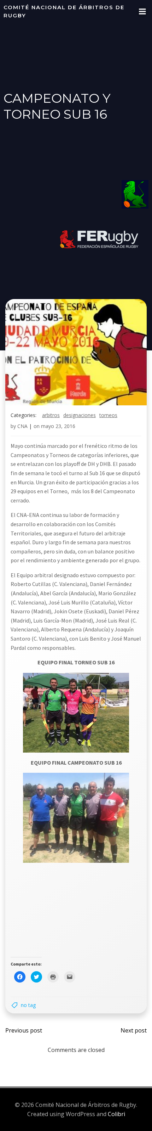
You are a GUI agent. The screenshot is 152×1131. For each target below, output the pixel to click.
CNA (22, 426)
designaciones (79, 415)
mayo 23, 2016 (58, 426)
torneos (108, 415)
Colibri (116, 1114)
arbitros (51, 415)
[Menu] (142, 12)
